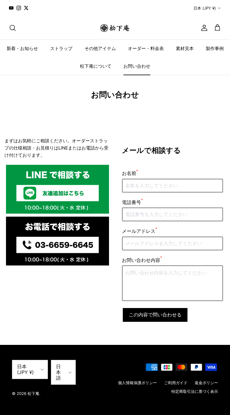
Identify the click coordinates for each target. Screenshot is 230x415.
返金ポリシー (206, 382)
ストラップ (61, 48)
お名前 (130, 173)
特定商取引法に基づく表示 (194, 391)
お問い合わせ (136, 66)
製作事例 (215, 48)
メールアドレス (139, 230)
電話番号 (132, 202)
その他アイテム (100, 48)
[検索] (12, 27)
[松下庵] (115, 28)
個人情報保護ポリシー (137, 382)
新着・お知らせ (22, 48)
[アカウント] (203, 27)
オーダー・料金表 (146, 48)
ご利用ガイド (175, 382)
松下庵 (33, 393)
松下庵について (95, 66)
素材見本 (185, 48)
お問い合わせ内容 (142, 259)
